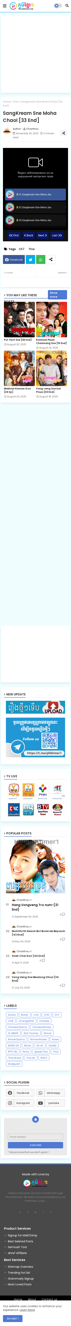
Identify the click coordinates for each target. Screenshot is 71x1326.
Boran (24, 1014)
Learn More (27, 1310)
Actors (12, 1014)
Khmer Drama (16, 1039)
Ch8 (10, 1021)
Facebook (16, 260)
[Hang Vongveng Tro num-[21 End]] (35, 866)
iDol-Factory (31, 1033)
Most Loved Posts (20, 1284)
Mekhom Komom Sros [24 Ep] (17, 390)
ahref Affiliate (17, 1253)
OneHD (52, 1045)
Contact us (49, 1299)
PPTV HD (12, 1051)
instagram (23, 1103)
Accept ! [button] (13, 1318)
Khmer (47, 1033)
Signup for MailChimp (22, 1235)
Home (7, 102)
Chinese (44, 1021)
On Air (39, 1045)
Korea (55, 1039)
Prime (25, 1051)
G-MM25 (13, 1033)
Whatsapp (40, 259)
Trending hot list (19, 1273)
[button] (67, 6)
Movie (27, 1045)
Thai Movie (14, 1057)
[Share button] (50, 259)
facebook (23, 1093)
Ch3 (36, 1014)
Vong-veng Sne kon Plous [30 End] (48, 390)
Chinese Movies (41, 1027)
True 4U (30, 1057)
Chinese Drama (17, 1027)
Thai (15, 102)
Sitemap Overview (20, 1267)
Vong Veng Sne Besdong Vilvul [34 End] (35, 979)
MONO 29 (13, 1045)
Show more (53, 295)
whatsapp (53, 1093)
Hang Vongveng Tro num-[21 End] (35, 907)
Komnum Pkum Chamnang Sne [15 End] (51, 341)
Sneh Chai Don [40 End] (28, 956)
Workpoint (14, 1064)
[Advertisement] (35, 54)
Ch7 (21, 249)
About (32, 1299)
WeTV (43, 1057)
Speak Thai (41, 1051)
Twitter (30, 259)
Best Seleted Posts (20, 1241)
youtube (53, 1103)
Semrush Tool (17, 1247)
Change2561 (26, 1021)
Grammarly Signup (21, 1279)
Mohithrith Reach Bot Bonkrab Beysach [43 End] (38, 933)
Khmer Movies (38, 1039)
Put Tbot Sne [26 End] (18, 339)
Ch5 (46, 1014)
